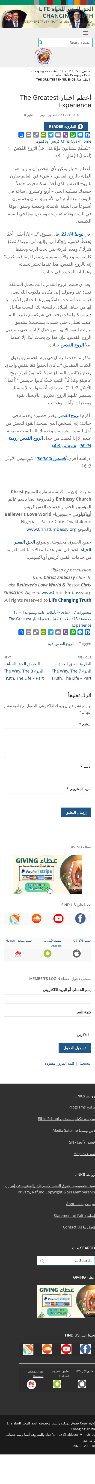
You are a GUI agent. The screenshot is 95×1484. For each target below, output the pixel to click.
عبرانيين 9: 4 (64, 445)
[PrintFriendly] (43, 135)
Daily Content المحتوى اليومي (61, 115)
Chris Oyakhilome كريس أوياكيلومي (62, 141)
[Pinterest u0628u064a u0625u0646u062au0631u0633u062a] (49, 2)
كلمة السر (83, 1012)
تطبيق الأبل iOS (82, 941)
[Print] (28, 135)
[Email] (58, 135)
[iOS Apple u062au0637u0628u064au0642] (36, 2)
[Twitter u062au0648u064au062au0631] (70, 2)
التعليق (85, 724)
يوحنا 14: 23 (72, 234)
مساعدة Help (84, 1153)
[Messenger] (80, 135)
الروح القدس (64, 643)
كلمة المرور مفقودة (60, 1063)
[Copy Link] (36, 135)
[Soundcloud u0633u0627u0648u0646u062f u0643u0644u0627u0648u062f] (77, 2)
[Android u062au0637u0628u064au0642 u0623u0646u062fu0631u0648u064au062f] (43, 2)
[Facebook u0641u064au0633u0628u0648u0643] (90, 2)
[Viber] (65, 135)
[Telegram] (50, 135)
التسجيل (85, 1063)
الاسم (86, 766)
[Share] (21, 135)
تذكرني (82, 1034)
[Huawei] (29, 2)
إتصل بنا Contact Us (79, 1227)
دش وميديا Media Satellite (74, 1130)
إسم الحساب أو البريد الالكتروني (67, 989)
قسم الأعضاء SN (82, 1142)
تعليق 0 (29, 115)
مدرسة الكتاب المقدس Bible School (66, 1118)
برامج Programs (81, 1107)
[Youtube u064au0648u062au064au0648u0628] (83, 2)
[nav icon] (85, 33)
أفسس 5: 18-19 (51, 458)
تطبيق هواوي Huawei (19, 941)
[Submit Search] (41, 42)
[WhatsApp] (73, 135)
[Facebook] (87, 135)
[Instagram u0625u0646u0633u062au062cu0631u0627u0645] (63, 2)
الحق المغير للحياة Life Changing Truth (66, 12)
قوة (50, 643)
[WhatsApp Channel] (56, 2)
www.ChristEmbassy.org (51, 529)
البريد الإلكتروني (79, 789)
